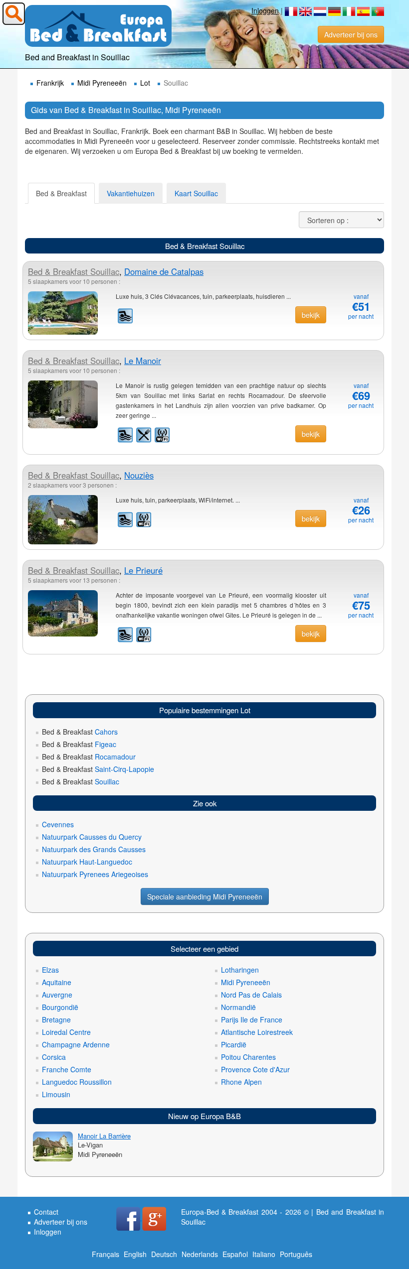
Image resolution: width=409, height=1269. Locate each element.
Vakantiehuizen (131, 193)
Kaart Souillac (196, 193)
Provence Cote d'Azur (255, 1069)
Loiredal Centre (66, 1032)
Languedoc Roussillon (77, 1082)
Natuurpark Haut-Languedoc (87, 862)
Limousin (56, 1094)
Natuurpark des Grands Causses (94, 849)
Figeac (79, 744)
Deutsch (164, 1254)
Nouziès (139, 475)
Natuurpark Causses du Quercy (92, 837)
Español (235, 1254)
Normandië (238, 1007)
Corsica (54, 1057)
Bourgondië (60, 1007)
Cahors (80, 732)
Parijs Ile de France (251, 1019)
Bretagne (56, 1019)
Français (105, 1254)
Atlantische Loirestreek (257, 1032)
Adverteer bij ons (351, 34)
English (135, 1254)
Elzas (50, 970)
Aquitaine (56, 982)
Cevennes (58, 824)
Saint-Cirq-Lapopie (98, 769)
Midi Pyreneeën (102, 83)
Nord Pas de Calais (251, 995)
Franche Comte (66, 1069)
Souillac (73, 271)
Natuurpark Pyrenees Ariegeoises (95, 874)
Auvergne (57, 995)
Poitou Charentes (248, 1057)
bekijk (311, 315)
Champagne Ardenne (76, 1044)
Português (296, 1254)
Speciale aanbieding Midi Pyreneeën (204, 896)
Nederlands (200, 1254)
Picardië (233, 1044)
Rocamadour (89, 756)
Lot (145, 83)
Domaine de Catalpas (164, 271)
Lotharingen (240, 970)
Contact (46, 1212)
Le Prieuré (143, 570)
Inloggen (265, 10)
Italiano (263, 1254)
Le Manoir (142, 361)
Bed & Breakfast (61, 193)
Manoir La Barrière (104, 1136)
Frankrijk (50, 83)
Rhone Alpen (241, 1082)
